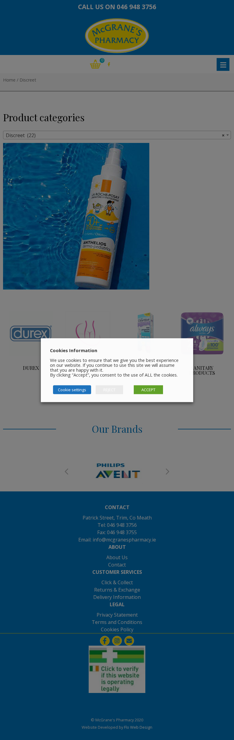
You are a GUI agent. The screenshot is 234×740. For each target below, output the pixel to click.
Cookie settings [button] (72, 389)
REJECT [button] (109, 389)
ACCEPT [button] (148, 389)
